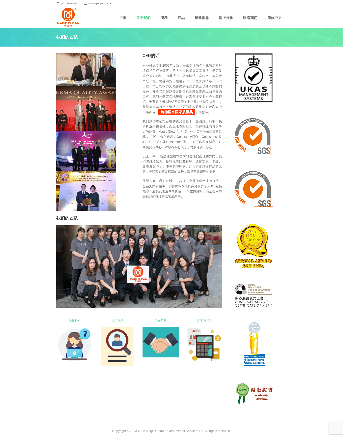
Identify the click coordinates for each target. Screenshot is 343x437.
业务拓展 (160, 320)
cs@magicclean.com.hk (100, 3)
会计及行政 (204, 320)
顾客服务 (74, 320)
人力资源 (117, 320)
